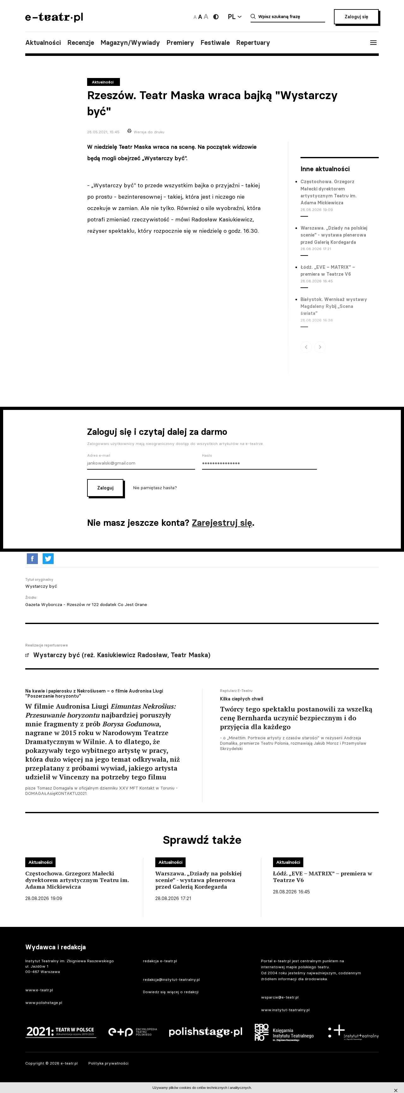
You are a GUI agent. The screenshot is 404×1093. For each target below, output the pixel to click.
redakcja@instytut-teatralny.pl (171, 979)
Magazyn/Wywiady (130, 42)
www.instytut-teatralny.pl (285, 1009)
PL (231, 17)
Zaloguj (105, 488)
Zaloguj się (356, 17)
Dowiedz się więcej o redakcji (171, 991)
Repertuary (253, 42)
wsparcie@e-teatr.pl (280, 997)
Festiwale (215, 42)
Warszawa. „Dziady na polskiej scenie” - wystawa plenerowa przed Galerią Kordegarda (333, 235)
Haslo (207, 455)
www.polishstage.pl (43, 1002)
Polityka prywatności (108, 1063)
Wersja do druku (149, 131)
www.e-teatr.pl (39, 990)
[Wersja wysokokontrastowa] (216, 17)
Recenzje (80, 42)
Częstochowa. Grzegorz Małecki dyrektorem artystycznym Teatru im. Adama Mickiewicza (328, 192)
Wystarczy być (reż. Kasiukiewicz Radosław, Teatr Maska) (121, 655)
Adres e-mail (98, 455)
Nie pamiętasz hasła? (155, 487)
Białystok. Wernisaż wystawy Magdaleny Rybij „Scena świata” (333, 306)
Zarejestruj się (222, 522)
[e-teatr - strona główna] (54, 20)
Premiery (180, 42)
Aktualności (43, 42)
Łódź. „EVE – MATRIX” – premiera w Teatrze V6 (327, 270)
